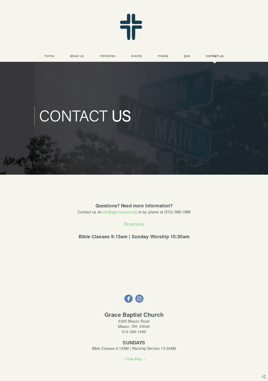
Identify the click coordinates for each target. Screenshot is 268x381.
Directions (134, 223)
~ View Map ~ (134, 358)
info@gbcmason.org (119, 211)
